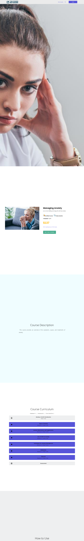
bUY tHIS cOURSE (49, 232)
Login (73, 1)
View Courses (60, 2)
